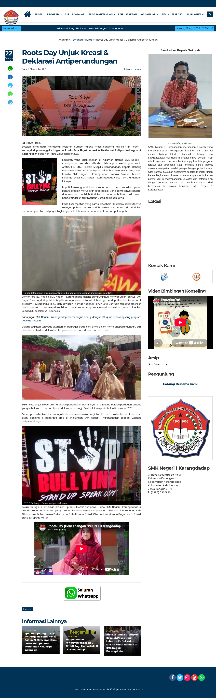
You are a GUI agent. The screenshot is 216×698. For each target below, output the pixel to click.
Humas (89, 39)
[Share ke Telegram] (10, 102)
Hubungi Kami (195, 14)
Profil (39, 14)
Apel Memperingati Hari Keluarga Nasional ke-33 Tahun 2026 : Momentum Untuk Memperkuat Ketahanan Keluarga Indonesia (40, 642)
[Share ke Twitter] (10, 85)
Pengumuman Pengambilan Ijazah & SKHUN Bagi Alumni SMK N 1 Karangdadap (81, 644)
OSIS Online (148, 14)
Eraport (177, 14)
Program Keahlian (101, 14)
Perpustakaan (127, 14)
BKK (164, 14)
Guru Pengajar (74, 14)
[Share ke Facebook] (10, 77)
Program (53, 14)
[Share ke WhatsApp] (10, 94)
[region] (81, 255)
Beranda (78, 39)
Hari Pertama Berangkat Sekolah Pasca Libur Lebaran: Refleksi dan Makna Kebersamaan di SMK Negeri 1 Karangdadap (122, 643)
